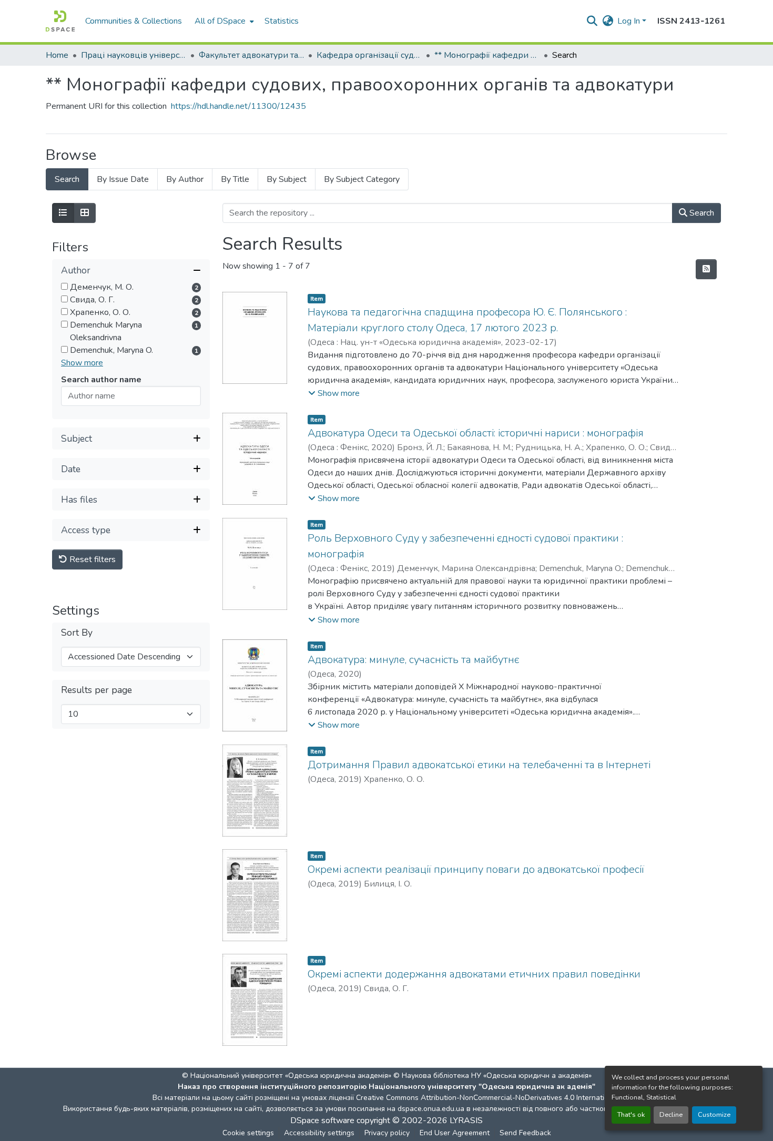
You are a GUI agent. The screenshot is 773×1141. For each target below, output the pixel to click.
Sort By (77, 632)
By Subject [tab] (287, 179)
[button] (60, 21)
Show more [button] (82, 363)
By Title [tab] (235, 179)
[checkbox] (64, 286)
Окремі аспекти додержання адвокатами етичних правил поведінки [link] (474, 974)
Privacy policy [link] (387, 1133)
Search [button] (700, 213)
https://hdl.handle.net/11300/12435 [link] (238, 106)
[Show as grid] (85, 213)
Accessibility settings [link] (319, 1133)
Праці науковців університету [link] (133, 55)
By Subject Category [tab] (362, 179)
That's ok (631, 1114)
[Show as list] (63, 213)
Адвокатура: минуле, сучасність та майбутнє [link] (413, 660)
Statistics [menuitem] (282, 21)
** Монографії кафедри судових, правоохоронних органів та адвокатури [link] (487, 55)
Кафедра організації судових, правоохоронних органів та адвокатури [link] (369, 55)
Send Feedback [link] (525, 1133)
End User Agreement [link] (455, 1133)
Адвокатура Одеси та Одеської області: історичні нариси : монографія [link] (476, 433)
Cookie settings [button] (248, 1133)
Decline (671, 1114)
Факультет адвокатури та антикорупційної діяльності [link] (251, 55)
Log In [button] (629, 21)
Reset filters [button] (91, 559)
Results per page (96, 690)
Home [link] (57, 55)
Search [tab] (67, 179)
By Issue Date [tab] (123, 179)
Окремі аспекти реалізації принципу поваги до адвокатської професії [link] (476, 869)
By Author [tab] (185, 179)
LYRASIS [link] (466, 1120)
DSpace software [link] (322, 1120)
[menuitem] (223, 21)
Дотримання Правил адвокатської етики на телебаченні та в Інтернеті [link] (479, 765)
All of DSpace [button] (220, 21)
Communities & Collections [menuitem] (133, 21)
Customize (714, 1114)
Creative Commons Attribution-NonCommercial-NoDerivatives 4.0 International (487, 1098)
